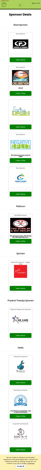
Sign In (34, 3)
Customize (30, 463)
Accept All (20, 466)
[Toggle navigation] (20, 5)
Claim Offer (20, 93)
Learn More (20, 60)
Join (38, 3)
